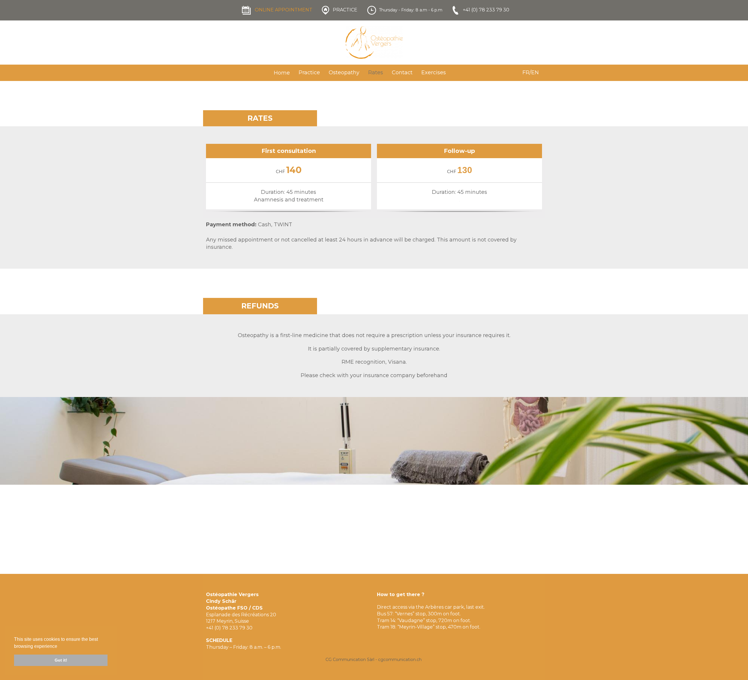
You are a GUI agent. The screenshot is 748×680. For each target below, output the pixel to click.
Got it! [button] (61, 660)
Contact (402, 72)
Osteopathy (344, 72)
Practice (309, 72)
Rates (375, 72)
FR (525, 72)
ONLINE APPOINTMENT (283, 10)
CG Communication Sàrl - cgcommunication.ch (373, 659)
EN (535, 72)
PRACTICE (345, 10)
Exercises (433, 72)
